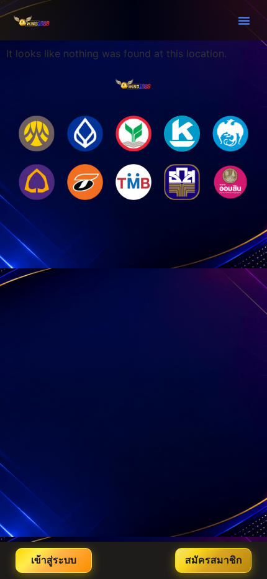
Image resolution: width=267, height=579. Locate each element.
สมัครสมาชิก (213, 560)
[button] (244, 20)
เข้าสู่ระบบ (53, 560)
